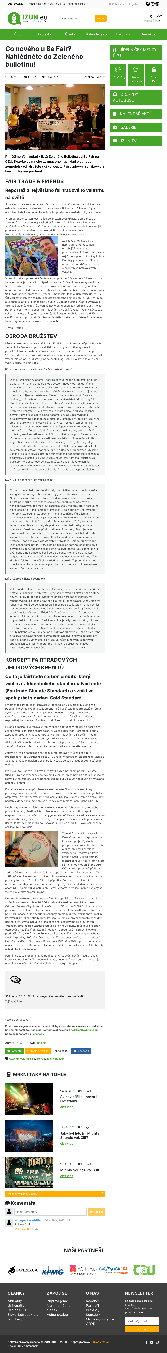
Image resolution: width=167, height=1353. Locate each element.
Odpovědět (22, 1229)
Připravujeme (57, 1301)
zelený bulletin (55, 1058)
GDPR (90, 1324)
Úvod (18, 34)
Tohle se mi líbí (40, 1051)
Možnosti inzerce (100, 1319)
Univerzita (52, 76)
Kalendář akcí (96, 34)
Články (70, 34)
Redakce (148, 34)
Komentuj (16, 1051)
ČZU (12, 1058)
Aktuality (44, 34)
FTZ (32, 1058)
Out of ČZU (17, 1310)
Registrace (134, 4)
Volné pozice (57, 1315)
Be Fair (19, 1043)
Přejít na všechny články (22, 1193)
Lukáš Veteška (101, 1342)
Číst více (66, 1107)
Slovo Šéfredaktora (23, 1315)
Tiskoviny (122, 34)
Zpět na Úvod (93, 76)
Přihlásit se (118, 4)
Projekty (92, 1310)
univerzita (22, 1058)
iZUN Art (15, 1319)
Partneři (92, 1306)
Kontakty (93, 1315)
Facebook (82, 1051)
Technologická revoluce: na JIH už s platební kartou (56, 3)
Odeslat (98, 1211)
